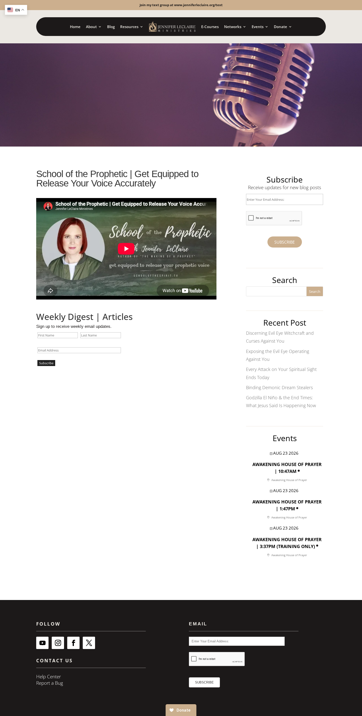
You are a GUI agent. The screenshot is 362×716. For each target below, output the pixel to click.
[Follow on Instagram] (58, 643)
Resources (129, 26)
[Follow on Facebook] (73, 643)
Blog (111, 26)
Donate (280, 26)
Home (75, 26)
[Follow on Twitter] (89, 643)
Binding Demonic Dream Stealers (279, 387)
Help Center (48, 676)
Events (257, 26)
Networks (232, 26)
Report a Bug (49, 683)
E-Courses (210, 26)
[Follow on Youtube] (42, 643)
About (91, 26)
